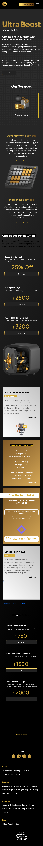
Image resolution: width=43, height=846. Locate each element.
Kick (17, 824)
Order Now (21, 274)
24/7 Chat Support (14, 805)
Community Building (21, 790)
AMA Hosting (33, 790)
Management (17, 786)
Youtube (11, 824)
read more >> (33, 417)
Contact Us (8, 73)
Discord (34, 786)
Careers (5, 809)
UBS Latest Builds (8, 774)
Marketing (16, 771)
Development (7, 771)
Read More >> (21, 160)
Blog (23, 809)
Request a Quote (27, 4)
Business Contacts (28, 805)
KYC (17, 793)
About (4, 805)
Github (4, 824)
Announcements (14, 809)
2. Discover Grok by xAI (21, 518)
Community (30, 809)
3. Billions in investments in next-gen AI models (21, 512)
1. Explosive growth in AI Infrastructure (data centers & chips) (21, 539)
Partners (18, 774)
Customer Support (8, 793)
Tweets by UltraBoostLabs (14, 603)
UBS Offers (25, 771)
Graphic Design (7, 790)
